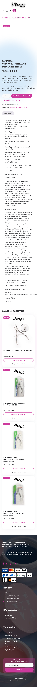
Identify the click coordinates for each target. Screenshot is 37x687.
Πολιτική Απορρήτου (12, 647)
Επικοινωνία (9, 615)
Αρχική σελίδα (8, 17)
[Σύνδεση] (7, 11)
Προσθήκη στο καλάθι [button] (18, 360)
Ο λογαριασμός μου (12, 596)
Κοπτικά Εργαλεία (24, 17)
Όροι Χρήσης (9, 650)
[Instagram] (6, 563)
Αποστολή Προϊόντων (12, 638)
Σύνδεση (8, 593)
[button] (11, 100)
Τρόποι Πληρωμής (11, 635)
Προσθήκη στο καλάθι (21, 96)
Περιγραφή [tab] (8, 113)
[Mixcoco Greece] (18, 4)
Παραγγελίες (9, 632)
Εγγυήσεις (8, 644)
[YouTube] (14, 563)
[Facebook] (3, 563)
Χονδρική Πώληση (11, 618)
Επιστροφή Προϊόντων (12, 641)
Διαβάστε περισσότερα (18, 414)
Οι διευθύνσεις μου (11, 601)
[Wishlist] (11, 11)
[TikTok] (10, 563)
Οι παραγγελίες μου (12, 599)
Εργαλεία (15, 17)
